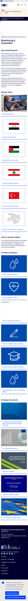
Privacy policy (4, 568)
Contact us (4, 556)
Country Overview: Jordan (10, 160)
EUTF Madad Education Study (11, 517)
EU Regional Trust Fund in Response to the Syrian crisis (14, 36)
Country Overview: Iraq (9, 137)
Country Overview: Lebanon (10, 183)
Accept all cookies (12, 593)
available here (4, 75)
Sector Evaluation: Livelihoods (11, 320)
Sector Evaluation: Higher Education (13, 367)
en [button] (18, 4)
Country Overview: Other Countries (12, 229)
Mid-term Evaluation (8, 471)
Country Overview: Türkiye (10, 206)
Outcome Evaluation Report (10, 494)
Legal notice (4, 570)
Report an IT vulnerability (7, 559)
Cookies (3, 565)
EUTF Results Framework (9, 448)
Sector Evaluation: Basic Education (12, 344)
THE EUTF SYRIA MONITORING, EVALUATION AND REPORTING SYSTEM (12, 423)
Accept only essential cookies (15, 597)
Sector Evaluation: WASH (9, 274)
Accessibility (4, 573)
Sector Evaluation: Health (9, 297)
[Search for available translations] (9, 75)
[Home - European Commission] (4, 4)
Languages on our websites (8, 562)
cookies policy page (11, 584)
